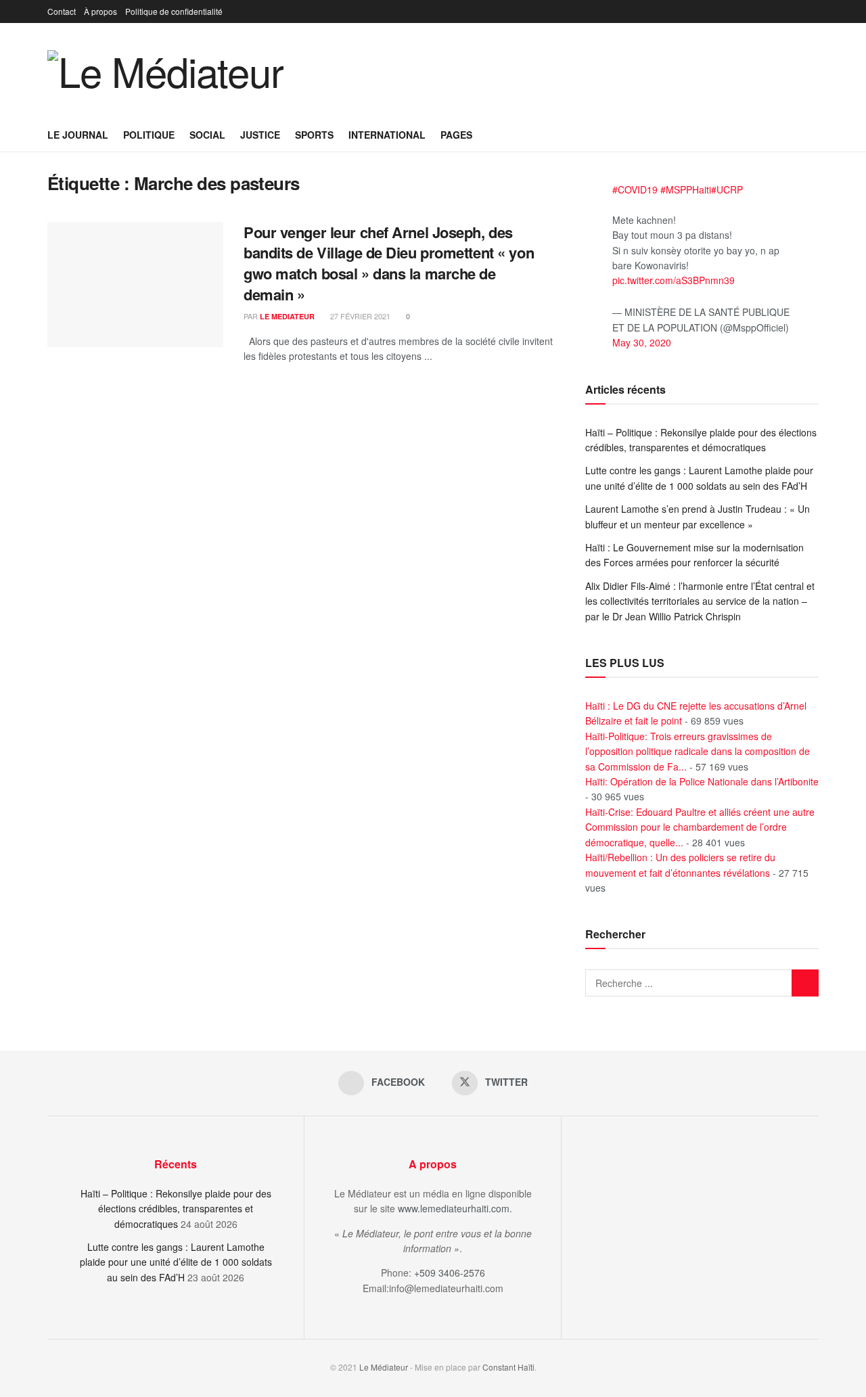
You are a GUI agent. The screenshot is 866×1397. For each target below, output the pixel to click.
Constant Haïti (508, 1367)
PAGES (456, 134)
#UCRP (727, 189)
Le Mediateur (287, 316)
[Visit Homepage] (165, 70)
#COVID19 (635, 189)
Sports (314, 134)
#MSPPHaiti (685, 189)
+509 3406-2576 (449, 1272)
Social (207, 134)
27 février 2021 (359, 316)
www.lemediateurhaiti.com (453, 1208)
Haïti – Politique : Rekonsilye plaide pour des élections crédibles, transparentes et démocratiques (176, 1209)
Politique (149, 134)
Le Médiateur (383, 1367)
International (387, 134)
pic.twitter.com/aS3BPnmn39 (673, 280)
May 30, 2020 (641, 342)
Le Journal (77, 134)
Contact (61, 11)
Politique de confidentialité (174, 11)
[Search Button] (813, 135)
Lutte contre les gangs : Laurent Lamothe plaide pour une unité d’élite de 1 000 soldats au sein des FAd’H (176, 1262)
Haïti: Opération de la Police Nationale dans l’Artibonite (702, 781)
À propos (100, 11)
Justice (260, 134)
